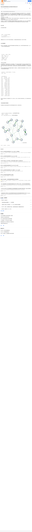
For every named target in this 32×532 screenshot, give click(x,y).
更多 (1, 225)
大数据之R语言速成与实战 (4, 223)
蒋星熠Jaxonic (2, 181)
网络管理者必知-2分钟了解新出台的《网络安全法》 (7, 221)
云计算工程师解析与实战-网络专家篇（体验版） (7, 215)
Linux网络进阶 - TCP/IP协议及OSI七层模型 (6, 220)
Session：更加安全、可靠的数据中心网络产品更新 (7, 233)
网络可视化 (8, 145)
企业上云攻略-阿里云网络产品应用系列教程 (6, 218)
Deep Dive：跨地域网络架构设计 (5, 231)
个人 (30, 4)
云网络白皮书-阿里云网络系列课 (5, 217)
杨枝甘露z (2, 153)
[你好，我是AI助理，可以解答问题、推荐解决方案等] (27, 3)
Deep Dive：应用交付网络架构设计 (5, 230)
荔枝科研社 (2, 186)
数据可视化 (5, 145)
